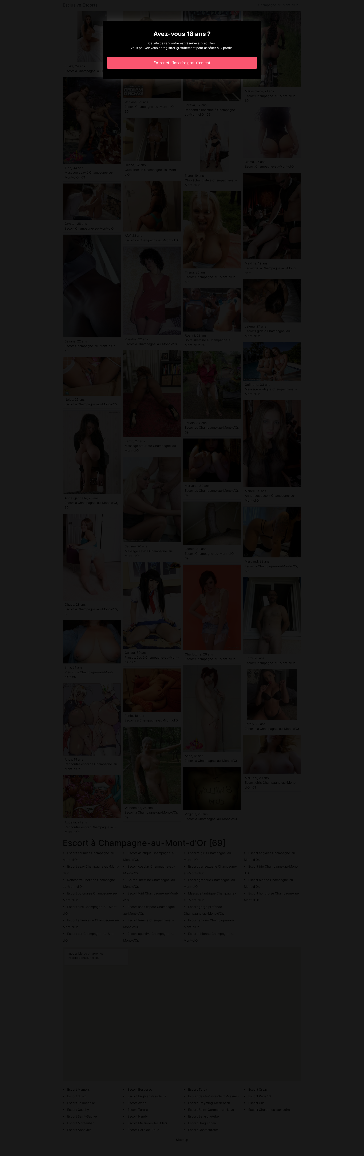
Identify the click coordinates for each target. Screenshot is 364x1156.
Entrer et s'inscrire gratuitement (182, 63)
